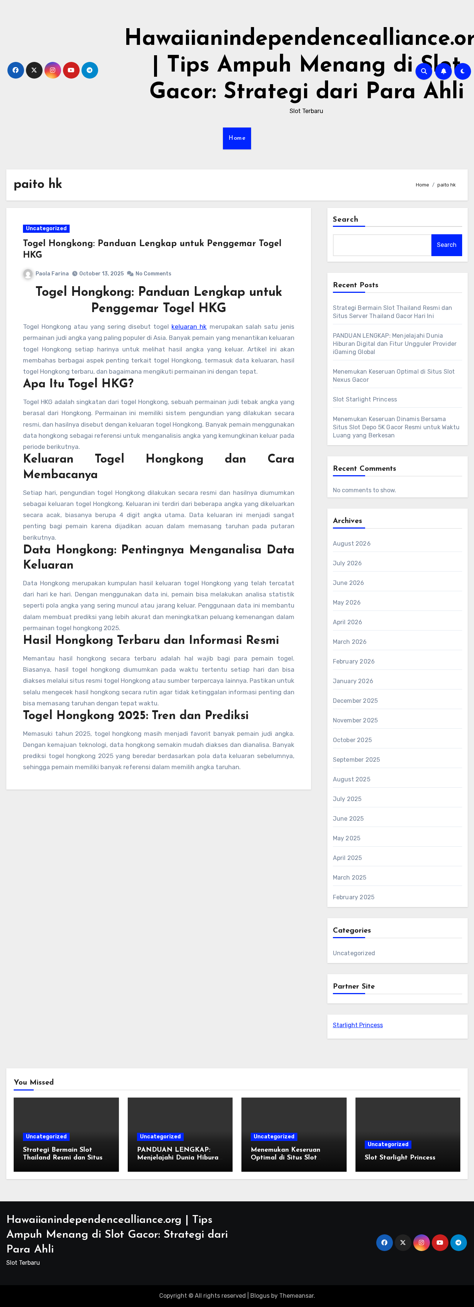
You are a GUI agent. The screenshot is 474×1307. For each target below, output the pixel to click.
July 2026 (347, 563)
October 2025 (352, 740)
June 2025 (348, 818)
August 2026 (352, 543)
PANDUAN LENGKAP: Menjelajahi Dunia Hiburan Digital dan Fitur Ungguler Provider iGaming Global (395, 343)
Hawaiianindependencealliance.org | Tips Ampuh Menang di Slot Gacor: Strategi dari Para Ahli (117, 1234)
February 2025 (354, 897)
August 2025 (351, 779)
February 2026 (354, 661)
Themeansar (296, 1295)
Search (346, 220)
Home (237, 138)
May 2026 (347, 602)
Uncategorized (46, 228)
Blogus (260, 1295)
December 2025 (355, 700)
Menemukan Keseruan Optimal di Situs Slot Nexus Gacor (285, 1158)
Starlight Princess (358, 1025)
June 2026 (348, 582)
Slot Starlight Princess (365, 399)
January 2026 (353, 681)
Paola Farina (52, 274)
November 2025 (355, 720)
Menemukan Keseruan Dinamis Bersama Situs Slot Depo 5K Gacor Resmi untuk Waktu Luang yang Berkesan (396, 427)
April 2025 (347, 857)
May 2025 (347, 838)
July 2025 (347, 799)
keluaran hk (189, 326)
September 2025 (356, 759)
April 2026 (348, 622)
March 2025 (350, 877)
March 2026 (350, 641)
